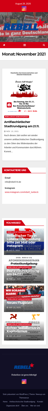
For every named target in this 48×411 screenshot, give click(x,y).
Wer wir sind (35, 406)
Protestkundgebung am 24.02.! (23, 272)
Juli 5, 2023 (14, 250)
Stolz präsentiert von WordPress (15, 394)
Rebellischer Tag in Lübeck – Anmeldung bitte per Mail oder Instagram (23, 241)
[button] (44, 45)
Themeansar (24, 398)
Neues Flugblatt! (20, 303)
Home (5, 402)
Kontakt (40, 402)
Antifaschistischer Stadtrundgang (22, 402)
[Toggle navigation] (24, 45)
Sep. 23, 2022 (15, 308)
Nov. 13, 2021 (12, 131)
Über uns (24, 406)
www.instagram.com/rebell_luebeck (21, 192)
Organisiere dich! (12, 406)
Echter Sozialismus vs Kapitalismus (23, 329)
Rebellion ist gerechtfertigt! (16, 116)
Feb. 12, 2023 (15, 279)
